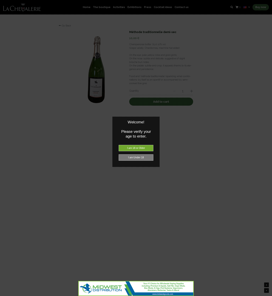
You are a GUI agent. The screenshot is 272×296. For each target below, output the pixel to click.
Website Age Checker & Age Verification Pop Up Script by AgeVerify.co (268, 295)
